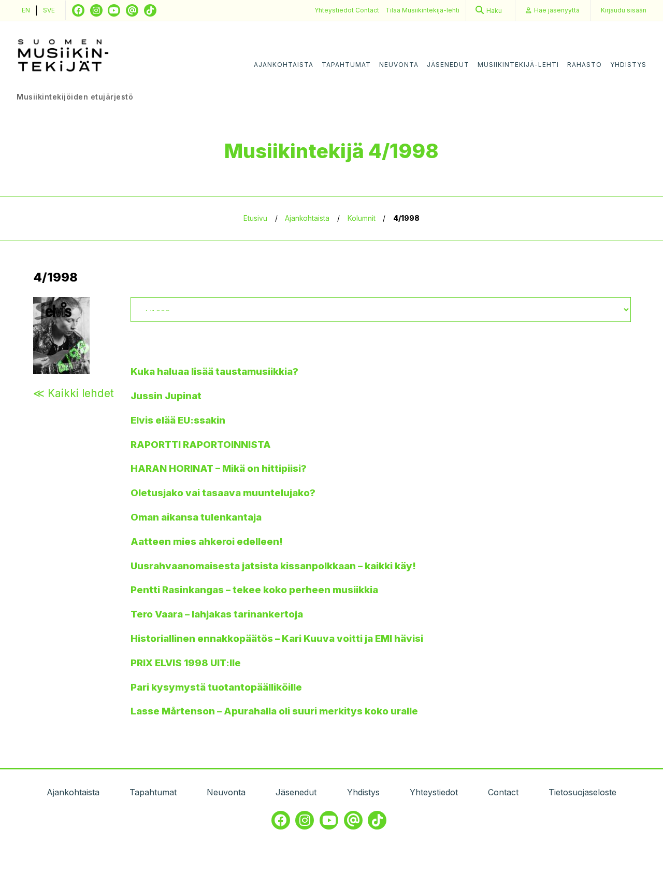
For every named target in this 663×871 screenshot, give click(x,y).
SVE (49, 10)
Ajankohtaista (283, 64)
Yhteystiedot (334, 10)
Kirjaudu (623, 10)
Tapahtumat (346, 64)
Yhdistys (628, 64)
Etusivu (255, 218)
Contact (367, 10)
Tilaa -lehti (422, 10)
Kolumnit (362, 218)
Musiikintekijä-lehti (518, 64)
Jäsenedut (448, 64)
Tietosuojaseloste (582, 792)
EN (26, 10)
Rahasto (584, 64)
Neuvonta (399, 64)
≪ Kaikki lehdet (73, 393)
